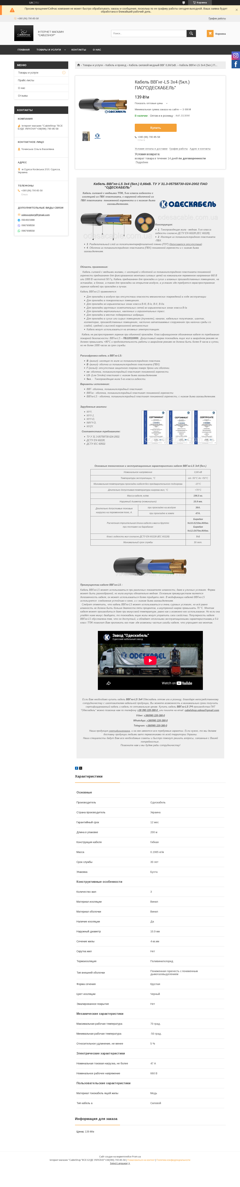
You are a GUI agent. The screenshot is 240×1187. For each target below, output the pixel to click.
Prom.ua (136, 1156)
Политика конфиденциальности (173, 1160)
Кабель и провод (116, 65)
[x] (80, 768)
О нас (97, 49)
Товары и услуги (48, 49)
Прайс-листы (26, 80)
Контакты (78, 49)
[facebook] (76, 768)
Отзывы (23, 95)
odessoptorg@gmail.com (35, 214)
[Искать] (191, 33)
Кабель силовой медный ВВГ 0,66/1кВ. (153, 65)
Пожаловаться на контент (141, 1160)
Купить (155, 127)
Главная (24, 49)
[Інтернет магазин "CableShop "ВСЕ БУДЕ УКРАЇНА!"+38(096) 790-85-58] (23, 40)
